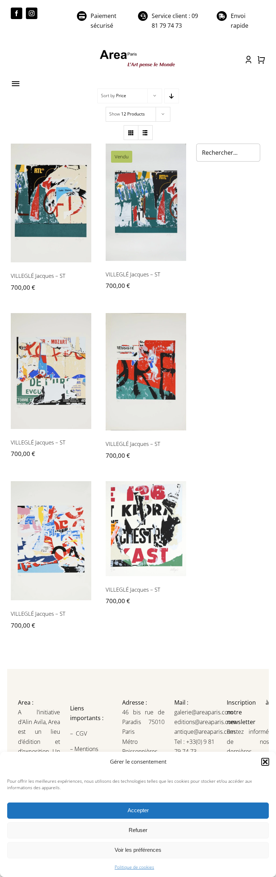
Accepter (138, 810)
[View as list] (145, 133)
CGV (82, 733)
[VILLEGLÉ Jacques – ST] (51, 203)
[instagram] (31, 13)
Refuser (138, 830)
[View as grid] (131, 133)
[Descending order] (172, 96)
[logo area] (138, 51)
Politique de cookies (134, 867)
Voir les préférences (138, 850)
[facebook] (16, 13)
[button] (265, 761)
